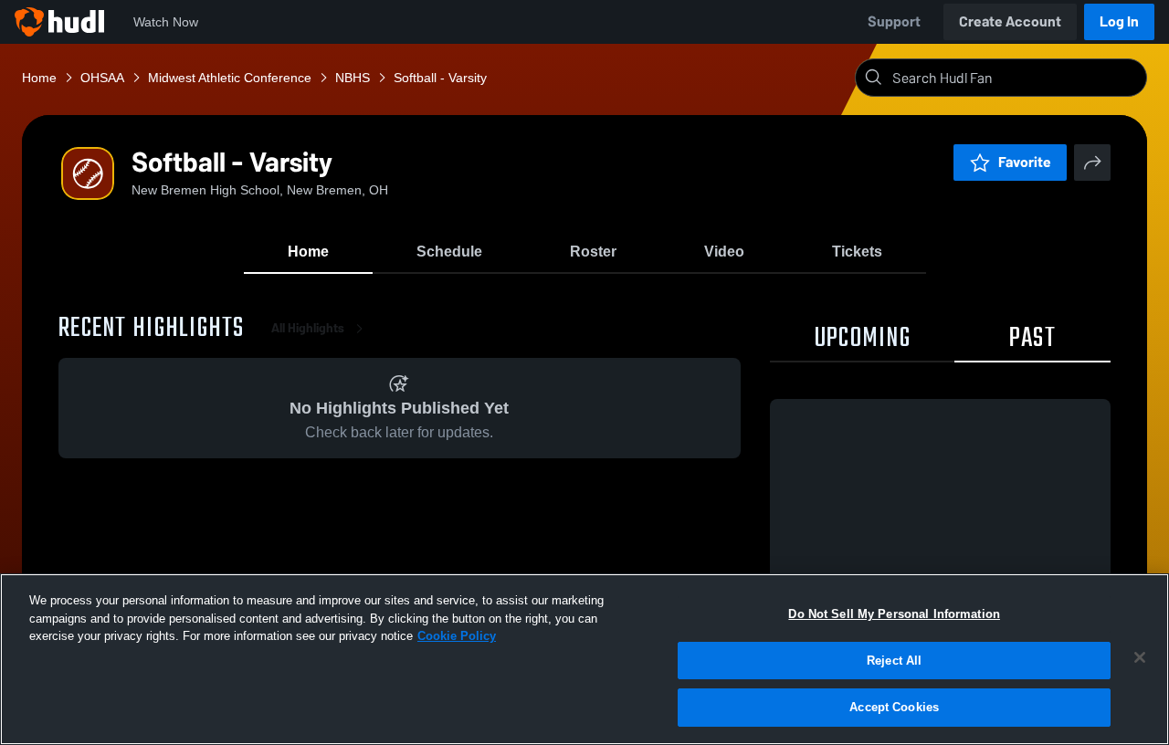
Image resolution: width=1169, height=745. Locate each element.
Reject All (894, 660)
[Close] (1140, 657)
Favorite (1024, 162)
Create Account (1010, 21)
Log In (1119, 21)
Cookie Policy (456, 636)
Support (894, 21)
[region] (584, 659)
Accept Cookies (894, 707)
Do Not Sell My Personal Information (894, 614)
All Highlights (307, 328)
